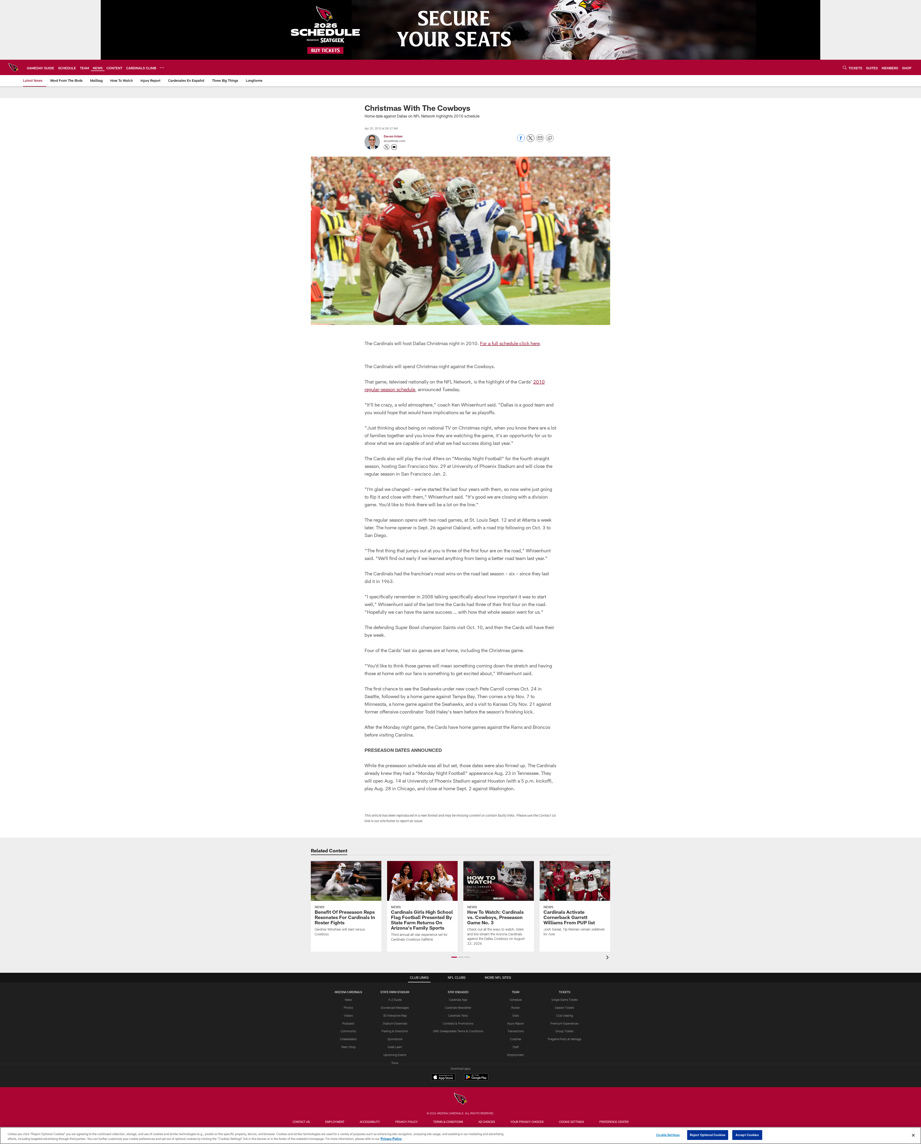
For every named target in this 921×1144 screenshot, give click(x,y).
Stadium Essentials (395, 1023)
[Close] (913, 1135)
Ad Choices (486, 1121)
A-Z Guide (394, 999)
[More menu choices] (162, 68)
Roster (515, 1007)
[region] (460, 1135)
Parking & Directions (395, 1031)
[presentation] (608, 958)
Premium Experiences (564, 1023)
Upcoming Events (395, 1054)
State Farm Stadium (394, 992)
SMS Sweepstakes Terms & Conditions (458, 1031)
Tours (394, 1062)
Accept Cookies (747, 1135)
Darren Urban (393, 136)
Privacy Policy (406, 1121)
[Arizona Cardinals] (460, 1099)
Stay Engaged (458, 992)
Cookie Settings (571, 1121)
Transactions (516, 1031)
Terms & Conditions (448, 1121)
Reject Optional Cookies (708, 1135)
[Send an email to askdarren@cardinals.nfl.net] (394, 147)
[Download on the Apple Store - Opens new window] (443, 1077)
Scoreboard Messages (395, 1007)
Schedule (516, 999)
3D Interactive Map (395, 1015)
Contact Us (301, 1121)
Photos (348, 1007)
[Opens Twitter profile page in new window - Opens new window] (387, 147)
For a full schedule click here (510, 343)
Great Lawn (395, 1047)
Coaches (515, 1039)
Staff (516, 1047)
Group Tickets (564, 1031)
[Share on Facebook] (521, 141)
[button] (454, 957)
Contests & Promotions (458, 1023)
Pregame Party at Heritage (564, 1039)
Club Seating (564, 1015)
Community (348, 1031)
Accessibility (370, 1121)
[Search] (845, 67)
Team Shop (348, 1047)
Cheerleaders (348, 1039)
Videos (348, 1015)
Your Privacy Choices (527, 1121)
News (348, 999)
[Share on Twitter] (530, 141)
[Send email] (540, 141)
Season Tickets (564, 1007)
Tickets (564, 992)
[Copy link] (550, 138)
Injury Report (515, 1023)
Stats (515, 1015)
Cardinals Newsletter (458, 1007)
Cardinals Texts (458, 1015)
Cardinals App (458, 999)
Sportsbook (394, 1039)
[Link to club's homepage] (13, 67)
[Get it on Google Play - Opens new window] (476, 1079)
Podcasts (348, 1023)
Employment (515, 1054)
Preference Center (614, 1121)
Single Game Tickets (564, 999)
